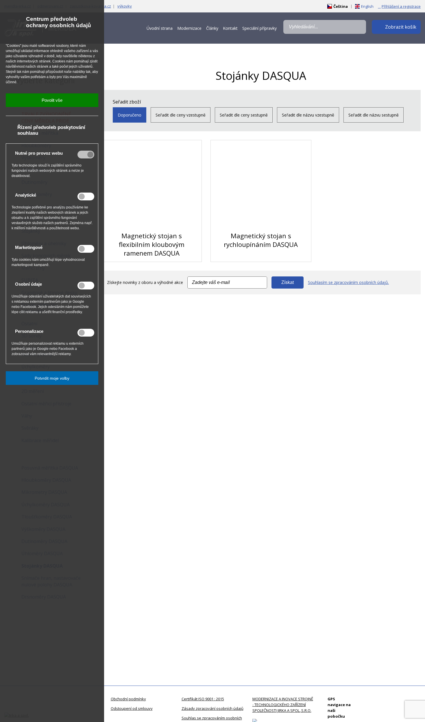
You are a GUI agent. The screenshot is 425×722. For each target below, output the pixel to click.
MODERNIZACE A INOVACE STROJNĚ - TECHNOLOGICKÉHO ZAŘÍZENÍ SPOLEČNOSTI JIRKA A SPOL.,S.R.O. (282, 704)
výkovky (124, 6)
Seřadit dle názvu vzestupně (308, 115)
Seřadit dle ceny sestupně (244, 115)
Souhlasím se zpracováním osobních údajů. (348, 282)
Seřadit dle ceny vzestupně (181, 115)
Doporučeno (129, 115)
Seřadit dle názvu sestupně (373, 115)
